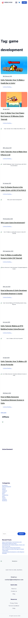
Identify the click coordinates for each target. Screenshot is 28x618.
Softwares (4, 499)
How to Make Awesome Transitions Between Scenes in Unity (12, 400)
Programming (5, 494)
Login (24, 2)
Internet (4, 489)
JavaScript (4, 490)
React (3, 496)
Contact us (14, 591)
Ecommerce (4, 485)
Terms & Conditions (14, 605)
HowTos (4, 488)
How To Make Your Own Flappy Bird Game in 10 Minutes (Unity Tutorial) (12, 116)
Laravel (3, 492)
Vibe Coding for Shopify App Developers (11, 547)
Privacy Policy (14, 603)
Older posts (3, 412)
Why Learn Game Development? (13, 223)
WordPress (4, 500)
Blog (14, 594)
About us (13, 588)
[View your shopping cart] (19, 2)
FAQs (13, 608)
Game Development (6, 486)
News (3, 493)
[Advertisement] (14, 20)
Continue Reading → (7, 86)
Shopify (4, 497)
